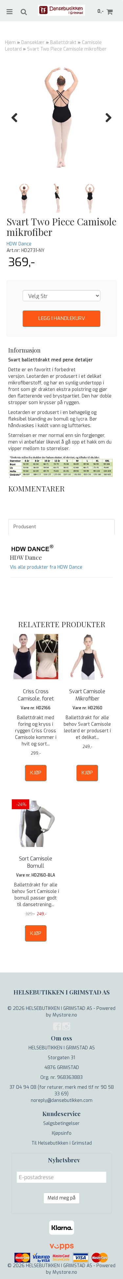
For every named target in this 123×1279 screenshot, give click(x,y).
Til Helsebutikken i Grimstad (61, 1143)
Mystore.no (64, 1015)
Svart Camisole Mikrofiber (87, 695)
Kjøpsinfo (62, 1133)
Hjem (10, 42)
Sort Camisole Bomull (35, 862)
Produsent (24, 527)
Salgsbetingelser (61, 1123)
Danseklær (33, 42)
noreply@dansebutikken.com (61, 1100)
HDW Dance (19, 244)
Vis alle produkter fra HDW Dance (46, 567)
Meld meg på (61, 1198)
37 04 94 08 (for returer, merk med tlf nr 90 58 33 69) (62, 1090)
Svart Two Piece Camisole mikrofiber (67, 49)
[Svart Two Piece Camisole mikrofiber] (61, 117)
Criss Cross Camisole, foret (36, 695)
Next (105, 117)
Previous (17, 117)
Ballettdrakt (63, 42)
